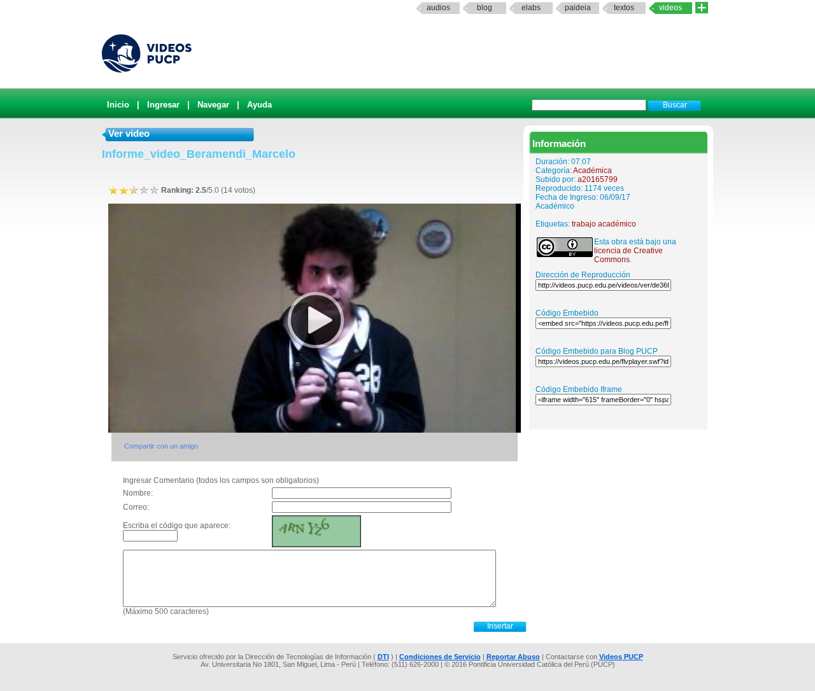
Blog (484, 7)
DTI (383, 656)
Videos (670, 7)
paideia (578, 7)
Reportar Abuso (513, 656)
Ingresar (163, 104)
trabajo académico (604, 224)
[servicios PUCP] (701, 8)
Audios (438, 7)
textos (624, 7)
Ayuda (259, 104)
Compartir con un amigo (161, 446)
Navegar (213, 104)
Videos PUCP (621, 656)
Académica (592, 170)
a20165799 (598, 179)
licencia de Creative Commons (628, 255)
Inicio (118, 104)
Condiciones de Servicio (440, 656)
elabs (531, 7)
